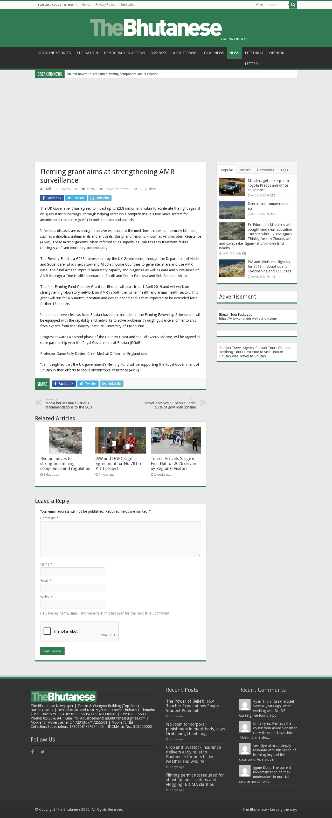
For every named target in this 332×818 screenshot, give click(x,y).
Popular (227, 170)
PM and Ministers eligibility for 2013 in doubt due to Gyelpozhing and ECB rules (269, 266)
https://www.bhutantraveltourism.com (247, 318)
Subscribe (127, 4)
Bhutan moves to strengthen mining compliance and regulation (112, 74)
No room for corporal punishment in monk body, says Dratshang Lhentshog (195, 729)
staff (48, 189)
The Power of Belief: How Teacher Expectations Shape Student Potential (192, 706)
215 (272, 214)
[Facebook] (257, 5)
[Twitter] (262, 5)
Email (46, 581)
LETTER (251, 64)
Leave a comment (117, 189)
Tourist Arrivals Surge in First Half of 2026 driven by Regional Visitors (173, 463)
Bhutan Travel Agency (236, 348)
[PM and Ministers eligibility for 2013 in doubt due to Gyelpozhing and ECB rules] (232, 268)
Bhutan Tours (266, 348)
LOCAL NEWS (213, 53)
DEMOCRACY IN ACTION (124, 53)
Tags (284, 170)
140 (272, 276)
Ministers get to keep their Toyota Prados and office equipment (268, 185)
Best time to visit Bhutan (263, 352)
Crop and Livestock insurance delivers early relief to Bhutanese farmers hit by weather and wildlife (193, 754)
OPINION (277, 53)
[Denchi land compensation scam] (232, 210)
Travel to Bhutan (252, 356)
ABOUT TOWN (185, 53)
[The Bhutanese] (166, 27)
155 (244, 253)
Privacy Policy (105, 4)
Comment (49, 518)
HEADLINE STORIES (54, 53)
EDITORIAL (254, 53)
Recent (245, 170)
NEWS (234, 53)
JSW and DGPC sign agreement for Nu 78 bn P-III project (118, 463)
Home (86, 4)
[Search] (293, 5)
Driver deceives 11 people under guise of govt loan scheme (170, 403)
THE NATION (87, 53)
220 (272, 195)
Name (46, 564)
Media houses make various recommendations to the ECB (68, 403)
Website (46, 597)
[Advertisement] (166, 117)
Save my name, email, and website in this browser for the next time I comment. (107, 613)
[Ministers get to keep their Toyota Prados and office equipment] (232, 187)
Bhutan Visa (228, 356)
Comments (265, 170)
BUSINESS (158, 53)
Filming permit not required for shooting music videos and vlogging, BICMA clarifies (195, 780)
